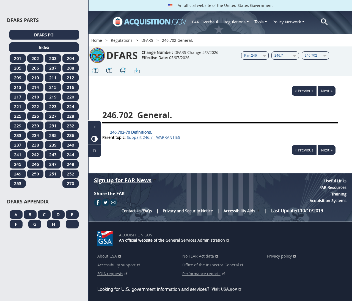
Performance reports (201, 273)
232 (70, 125)
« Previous (304, 90)
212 (70, 77)
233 (17, 135)
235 (53, 135)
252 (70, 173)
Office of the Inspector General (210, 264)
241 (17, 154)
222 (35, 106)
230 (35, 125)
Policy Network (287, 21)
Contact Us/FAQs (137, 210)
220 (70, 97)
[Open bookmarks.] (109, 70)
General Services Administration (195, 240)
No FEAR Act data (198, 256)
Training (338, 194)
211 (53, 77)
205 (17, 68)
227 (53, 116)
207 (53, 68)
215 (53, 87)
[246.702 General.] (95, 70)
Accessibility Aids (239, 210)
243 (53, 154)
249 (17, 173)
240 (70, 145)
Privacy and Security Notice (188, 210)
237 (17, 145)
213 (17, 87)
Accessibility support (116, 264)
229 (17, 125)
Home (96, 40)
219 (53, 97)
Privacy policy (279, 256)
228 (70, 116)
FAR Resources (333, 187)
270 (70, 183)
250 (35, 173)
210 (35, 77)
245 (17, 164)
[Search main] (324, 21)
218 (35, 97)
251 (53, 173)
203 (53, 58)
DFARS (147, 40)
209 (17, 77)
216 (70, 87)
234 (35, 135)
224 (70, 106)
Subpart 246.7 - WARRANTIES (153, 137)
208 (70, 68)
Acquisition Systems (328, 200)
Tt (94, 150)
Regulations (235, 21)
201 (17, 58)
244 (70, 154)
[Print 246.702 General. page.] (123, 70)
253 (17, 183)
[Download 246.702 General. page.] (137, 70)
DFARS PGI (44, 34)
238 (35, 145)
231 (53, 125)
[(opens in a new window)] (106, 237)
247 (53, 164)
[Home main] (149, 21)
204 (70, 58)
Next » (326, 90)
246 (35, 164)
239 (53, 145)
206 (35, 68)
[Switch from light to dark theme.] (94, 139)
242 (35, 154)
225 (17, 116)
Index (44, 47)
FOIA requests (110, 273)
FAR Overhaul (205, 21)
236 (70, 135)
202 (35, 58)
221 (17, 106)
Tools (259, 22)
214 (35, 87)
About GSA (107, 256)
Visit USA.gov (224, 288)
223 (53, 106)
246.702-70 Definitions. (131, 132)
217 (17, 97)
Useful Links (335, 180)
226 (35, 116)
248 (70, 164)
